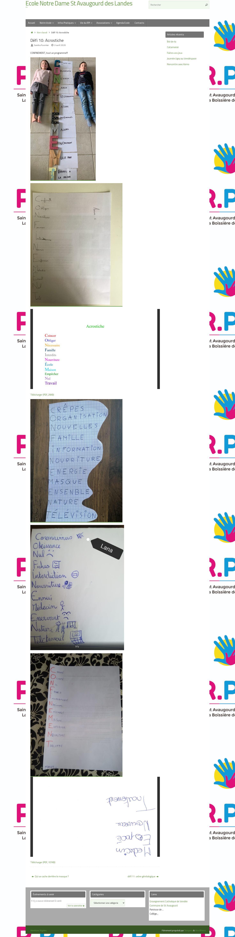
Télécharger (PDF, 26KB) (42, 395)
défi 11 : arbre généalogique (142, 876)
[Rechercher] (206, 5)
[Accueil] (31, 32)
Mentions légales (39, 930)
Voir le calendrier (75, 905)
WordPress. (200, 930)
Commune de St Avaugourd (164, 905)
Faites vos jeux (174, 53)
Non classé (42, 32)
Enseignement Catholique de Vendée (169, 901)
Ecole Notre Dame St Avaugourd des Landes (79, 3)
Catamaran (173, 47)
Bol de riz (171, 41)
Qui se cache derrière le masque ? (51, 876)
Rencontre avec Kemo (178, 64)
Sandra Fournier (41, 45)
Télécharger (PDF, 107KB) (42, 862)
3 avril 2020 (60, 45)
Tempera (188, 930)
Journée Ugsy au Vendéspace (181, 58)
